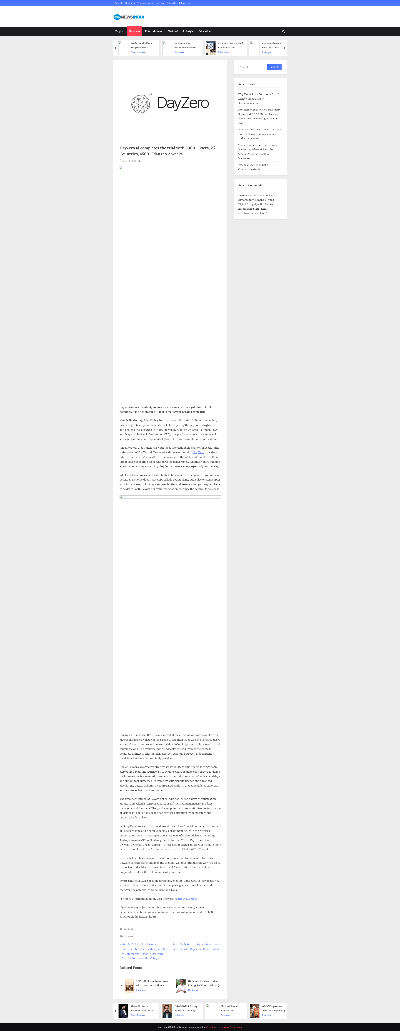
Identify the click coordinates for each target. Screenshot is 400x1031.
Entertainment (145, 3)
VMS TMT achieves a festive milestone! (277, 1008)
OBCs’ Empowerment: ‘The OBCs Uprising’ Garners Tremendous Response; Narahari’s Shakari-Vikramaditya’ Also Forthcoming (232, 1009)
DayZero (198, 452)
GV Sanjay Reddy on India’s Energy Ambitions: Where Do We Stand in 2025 (153, 983)
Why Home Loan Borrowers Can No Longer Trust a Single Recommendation (259, 99)
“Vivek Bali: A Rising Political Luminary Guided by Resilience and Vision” (143, 1009)
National (160, 3)
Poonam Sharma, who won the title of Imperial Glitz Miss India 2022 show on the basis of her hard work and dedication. (231, 46)
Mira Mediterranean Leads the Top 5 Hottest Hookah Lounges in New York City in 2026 (260, 134)
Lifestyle (171, 3)
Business (130, 3)
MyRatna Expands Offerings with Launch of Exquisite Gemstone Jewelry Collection (203, 983)
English (118, 3)
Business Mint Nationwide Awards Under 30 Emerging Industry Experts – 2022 (143, 46)
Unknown (244, 195)
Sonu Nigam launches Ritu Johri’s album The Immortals (275, 46)
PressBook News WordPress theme (224, 1027)
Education (184, 3)
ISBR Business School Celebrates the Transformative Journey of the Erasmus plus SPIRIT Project (188, 46)
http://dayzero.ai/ (187, 898)
